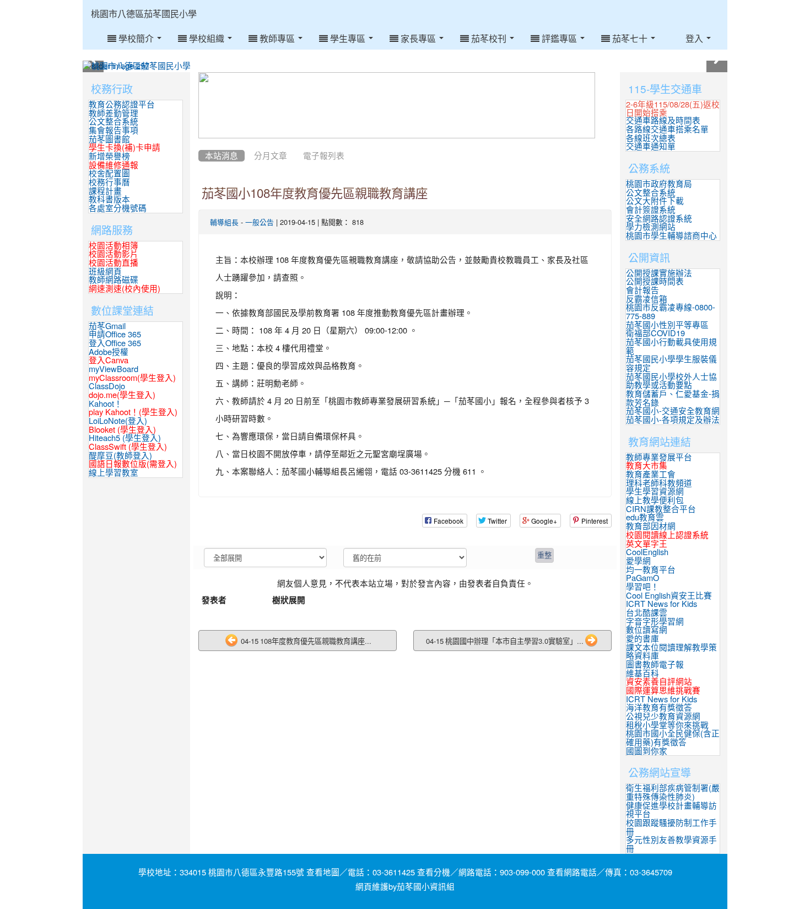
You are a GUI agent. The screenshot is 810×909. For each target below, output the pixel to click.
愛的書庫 (642, 638)
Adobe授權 (108, 352)
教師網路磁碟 (113, 280)
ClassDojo (107, 386)
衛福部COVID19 (655, 333)
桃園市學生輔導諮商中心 (671, 236)
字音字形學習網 (655, 621)
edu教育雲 (645, 517)
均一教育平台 (651, 570)
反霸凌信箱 (646, 299)
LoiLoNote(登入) (118, 421)
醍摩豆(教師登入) (120, 455)
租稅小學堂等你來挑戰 (667, 725)
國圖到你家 (646, 751)
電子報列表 (323, 156)
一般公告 (259, 222)
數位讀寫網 (646, 630)
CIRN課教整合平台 (661, 509)
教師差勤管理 (113, 113)
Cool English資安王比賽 (669, 595)
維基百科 (642, 673)
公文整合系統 (113, 121)
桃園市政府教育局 (659, 184)
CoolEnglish (647, 552)
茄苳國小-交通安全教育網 (673, 411)
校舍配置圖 (109, 173)
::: (207, 4)
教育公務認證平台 (122, 104)
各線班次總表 (651, 138)
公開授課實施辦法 (659, 273)
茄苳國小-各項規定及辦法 (673, 420)
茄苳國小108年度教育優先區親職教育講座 (315, 193)
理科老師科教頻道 (659, 483)
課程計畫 (105, 191)
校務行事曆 (109, 182)
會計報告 (642, 290)
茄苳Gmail (107, 326)
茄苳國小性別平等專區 (667, 325)
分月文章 (270, 156)
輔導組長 (224, 222)
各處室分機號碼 (118, 208)
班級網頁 (105, 271)
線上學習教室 (113, 473)
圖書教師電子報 (655, 664)
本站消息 (221, 156)
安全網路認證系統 (659, 218)
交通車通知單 (651, 146)
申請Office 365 (115, 334)
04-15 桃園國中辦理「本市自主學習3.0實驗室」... (505, 640)
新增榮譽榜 (109, 156)
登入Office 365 (115, 343)
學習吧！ (642, 587)
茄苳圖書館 (109, 139)
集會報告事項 (113, 130)
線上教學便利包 (655, 500)
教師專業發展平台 (659, 457)
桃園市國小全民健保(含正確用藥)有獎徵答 (673, 737)
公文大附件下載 (655, 201)
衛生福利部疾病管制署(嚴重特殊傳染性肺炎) (673, 792)
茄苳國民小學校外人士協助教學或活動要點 (671, 381)
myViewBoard (113, 369)
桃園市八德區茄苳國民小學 (144, 13)
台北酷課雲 (646, 613)
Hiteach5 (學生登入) (125, 438)
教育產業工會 (651, 474)
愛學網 (638, 561)
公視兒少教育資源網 (663, 716)
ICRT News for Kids (661, 604)
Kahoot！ (105, 404)
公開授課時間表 (655, 281)
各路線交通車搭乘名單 (667, 129)
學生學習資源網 (655, 491)
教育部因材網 (651, 526)
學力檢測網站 (651, 227)
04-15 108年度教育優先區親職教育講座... (305, 640)
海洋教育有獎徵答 (659, 707)
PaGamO (642, 578)
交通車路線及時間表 (663, 120)
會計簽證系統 (651, 210)
